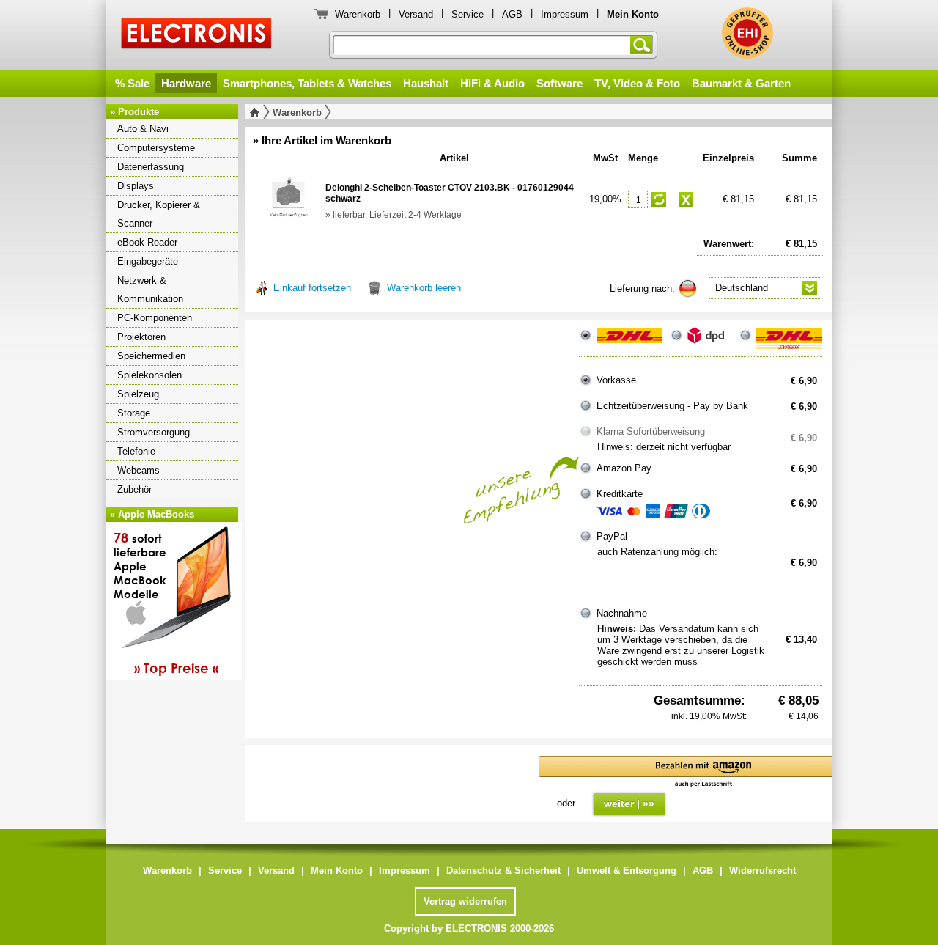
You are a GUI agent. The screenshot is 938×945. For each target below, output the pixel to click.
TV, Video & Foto (637, 83)
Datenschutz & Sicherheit (503, 870)
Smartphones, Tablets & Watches (307, 83)
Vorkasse (616, 380)
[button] (703, 772)
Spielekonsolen (149, 374)
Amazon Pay (624, 468)
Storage (133, 413)
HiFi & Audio (492, 83)
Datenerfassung (150, 166)
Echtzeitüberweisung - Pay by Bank (672, 405)
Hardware (186, 83)
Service (467, 14)
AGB (512, 14)
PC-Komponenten (154, 317)
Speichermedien (151, 355)
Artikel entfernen (686, 199)
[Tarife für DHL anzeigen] (629, 341)
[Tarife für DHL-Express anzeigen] (789, 341)
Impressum (564, 14)
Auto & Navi (143, 128)
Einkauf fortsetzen (312, 287)
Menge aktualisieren (658, 199)
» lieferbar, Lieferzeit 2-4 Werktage (393, 215)
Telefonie (136, 451)
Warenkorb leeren (424, 287)
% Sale (132, 83)
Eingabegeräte (147, 261)
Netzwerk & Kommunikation (150, 289)
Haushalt (425, 83)
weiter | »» (629, 803)
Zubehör (134, 489)
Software (559, 83)
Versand (416, 14)
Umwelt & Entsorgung (626, 870)
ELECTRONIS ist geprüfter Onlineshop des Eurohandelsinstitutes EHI (747, 33)
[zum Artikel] (288, 198)
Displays (135, 185)
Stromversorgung (153, 432)
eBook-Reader (147, 242)
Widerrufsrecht (762, 870)
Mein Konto (337, 870)
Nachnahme (622, 613)
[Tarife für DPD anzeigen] (709, 341)
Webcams (138, 470)
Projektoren (141, 336)
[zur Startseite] (257, 112)
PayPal (612, 536)
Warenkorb (357, 14)
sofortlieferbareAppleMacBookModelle (166, 602)
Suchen (644, 44)
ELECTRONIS (197, 35)
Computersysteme (156, 147)
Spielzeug (138, 394)
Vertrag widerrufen (465, 901)
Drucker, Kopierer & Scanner (158, 214)
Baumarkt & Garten (741, 83)
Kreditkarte (620, 493)
